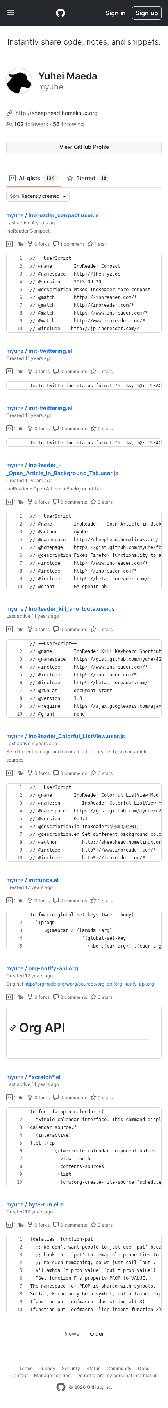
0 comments (73, 371)
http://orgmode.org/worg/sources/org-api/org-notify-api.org (89, 984)
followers (32, 124)
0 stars (105, 371)
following (68, 124)
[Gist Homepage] (60, 13)
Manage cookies (52, 1375)
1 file (18, 244)
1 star (99, 244)
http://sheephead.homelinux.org (57, 112)
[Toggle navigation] (11, 13)
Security (71, 1368)
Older (97, 1333)
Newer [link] (72, 1333)
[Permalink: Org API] (13, 1027)
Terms (25, 1368)
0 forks (41, 244)
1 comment (71, 244)
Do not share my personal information (117, 1375)
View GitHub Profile (84, 146)
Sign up (147, 13)
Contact (19, 1375)
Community (119, 1368)
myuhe (14, 215)
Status (93, 1368)
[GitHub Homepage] (61, 1387)
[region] (84, 293)
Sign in (115, 13)
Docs (143, 1368)
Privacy (47, 1368)
